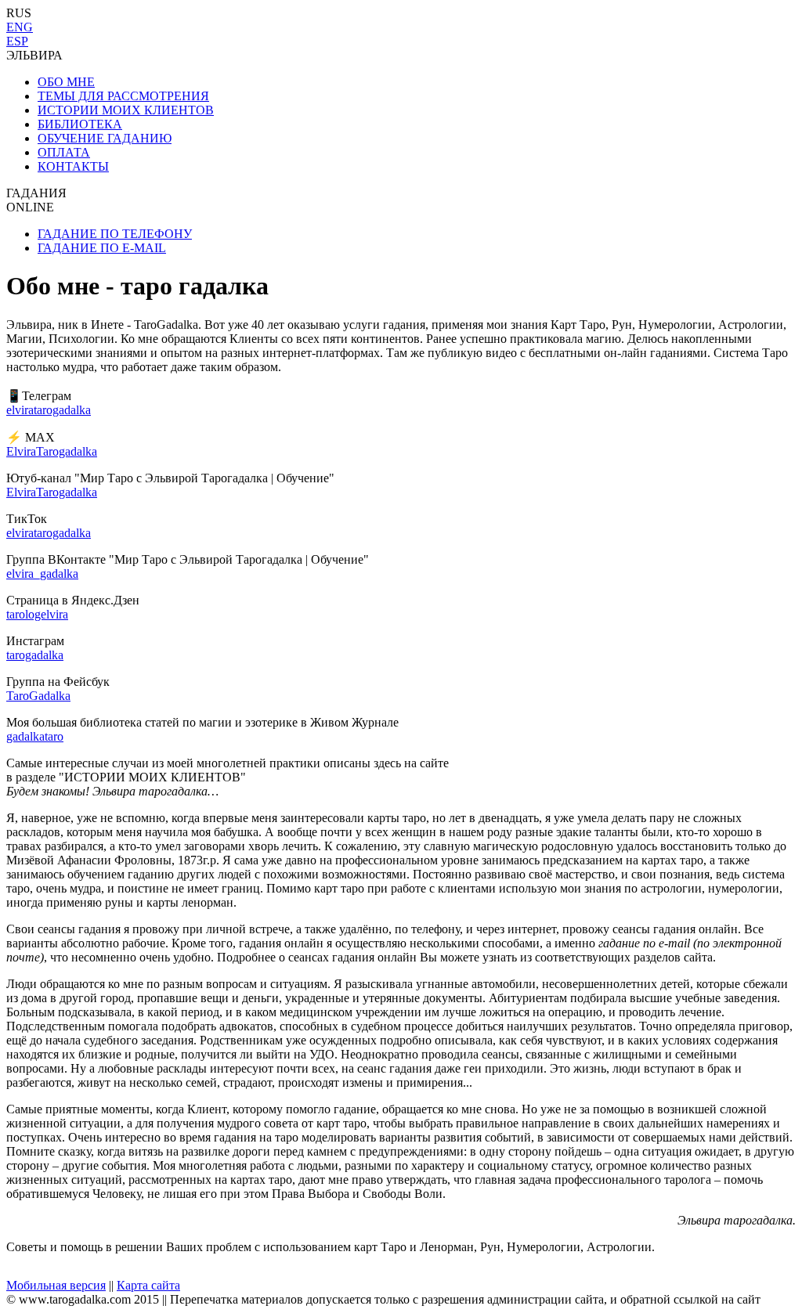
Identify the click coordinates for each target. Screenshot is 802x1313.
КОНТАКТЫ (73, 166)
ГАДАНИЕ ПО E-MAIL (102, 247)
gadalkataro (34, 736)
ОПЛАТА (64, 152)
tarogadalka (34, 655)
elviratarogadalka (48, 410)
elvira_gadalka (42, 573)
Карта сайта (148, 1285)
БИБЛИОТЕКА (80, 124)
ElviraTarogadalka (51, 451)
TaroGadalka (38, 695)
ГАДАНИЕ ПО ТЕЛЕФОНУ (115, 233)
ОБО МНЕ (66, 81)
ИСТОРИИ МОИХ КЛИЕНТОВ (126, 110)
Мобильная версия (56, 1285)
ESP (17, 41)
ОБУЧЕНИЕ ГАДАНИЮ (105, 138)
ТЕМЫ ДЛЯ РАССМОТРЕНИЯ (123, 96)
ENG (19, 27)
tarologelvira (37, 614)
